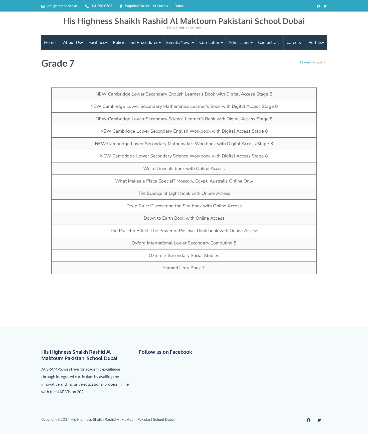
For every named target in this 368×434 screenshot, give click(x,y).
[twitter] (325, 6)
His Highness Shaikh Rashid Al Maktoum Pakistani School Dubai (184, 21)
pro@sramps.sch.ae (62, 6)
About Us (72, 42)
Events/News (179, 42)
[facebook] (318, 6)
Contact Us (268, 42)
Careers (293, 42)
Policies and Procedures (135, 42)
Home (50, 42)
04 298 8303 (102, 6)
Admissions (239, 42)
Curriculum (210, 42)
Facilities (97, 42)
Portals (315, 42)
